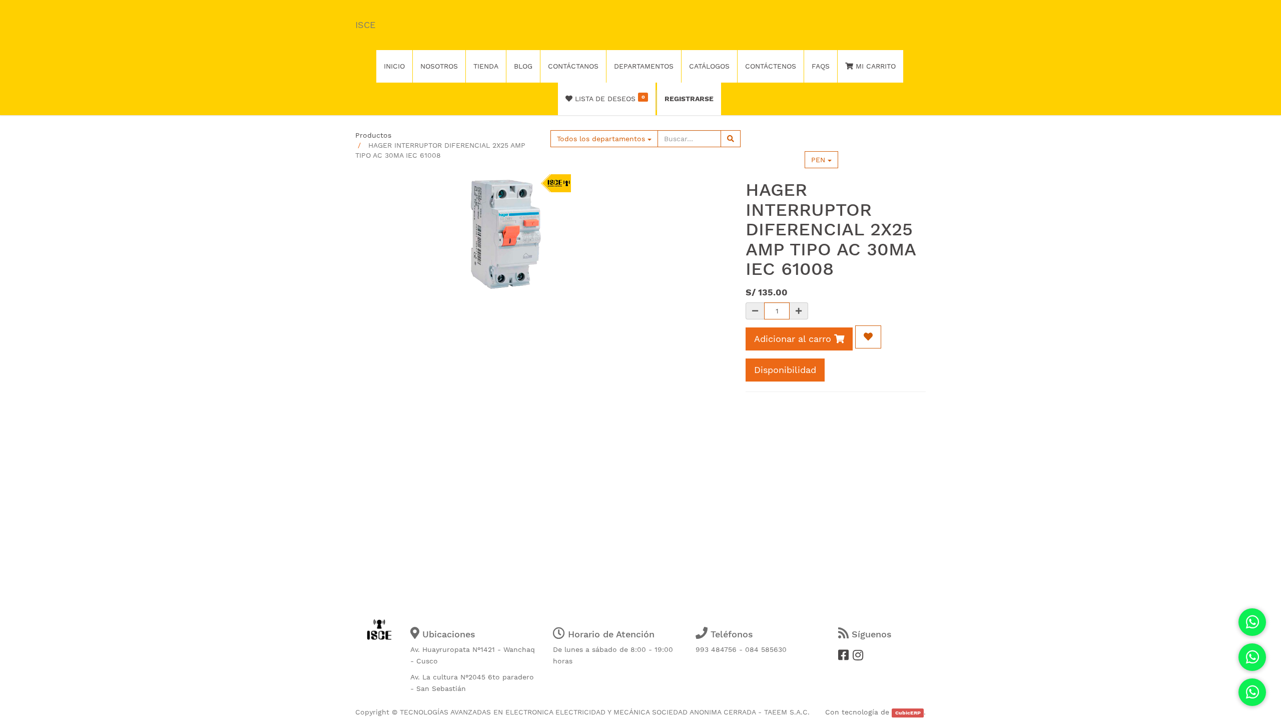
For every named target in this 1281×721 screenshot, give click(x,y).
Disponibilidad (785, 370)
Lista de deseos (608, 98)
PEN (819, 160)
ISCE (365, 25)
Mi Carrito (874, 66)
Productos (373, 135)
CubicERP (908, 712)
